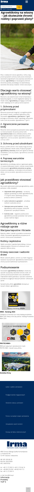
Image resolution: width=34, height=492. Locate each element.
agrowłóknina (14, 286)
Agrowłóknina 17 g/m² (22, 120)
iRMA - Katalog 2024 (7, 312)
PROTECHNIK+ (5, 343)
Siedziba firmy (5, 373)
